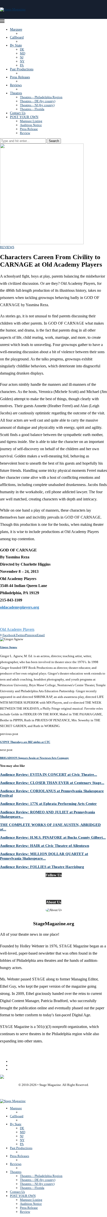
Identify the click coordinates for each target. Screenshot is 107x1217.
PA (22, 65)
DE (22, 49)
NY (22, 61)
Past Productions (21, 69)
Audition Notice (31, 125)
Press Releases (20, 77)
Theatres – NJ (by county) (37, 105)
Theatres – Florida (32, 109)
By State (16, 45)
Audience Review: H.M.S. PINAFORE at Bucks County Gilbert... (53, 837)
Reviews (16, 85)
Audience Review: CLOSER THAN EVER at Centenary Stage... (52, 782)
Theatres (16, 93)
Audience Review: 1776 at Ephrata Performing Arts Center (48, 803)
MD (22, 53)
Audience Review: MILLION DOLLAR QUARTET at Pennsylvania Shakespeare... (44, 856)
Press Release (29, 129)
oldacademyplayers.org (19, 607)
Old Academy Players (17, 629)
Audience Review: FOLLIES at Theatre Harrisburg (42, 867)
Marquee (16, 29)
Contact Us (17, 113)
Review (25, 133)
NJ (21, 57)
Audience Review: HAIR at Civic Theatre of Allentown (44, 845)
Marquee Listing (31, 121)
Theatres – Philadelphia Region (41, 97)
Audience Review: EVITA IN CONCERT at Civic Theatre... (48, 774)
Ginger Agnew (8, 647)
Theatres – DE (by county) (37, 101)
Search (54, 141)
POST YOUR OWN (24, 117)
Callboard (17, 37)
